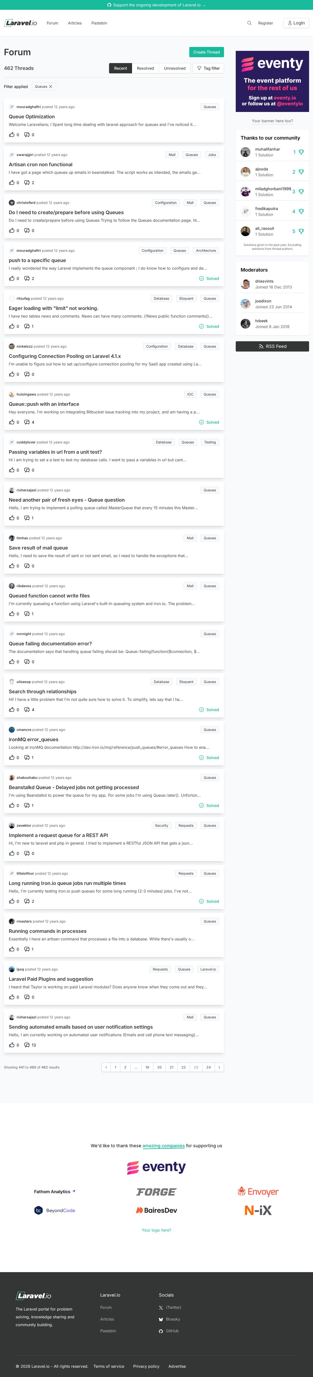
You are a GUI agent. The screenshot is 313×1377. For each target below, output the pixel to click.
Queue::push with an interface (44, 404)
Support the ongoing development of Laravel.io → (159, 4)
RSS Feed (276, 346)
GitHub (172, 1330)
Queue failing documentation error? (50, 644)
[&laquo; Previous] (106, 1067)
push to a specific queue (37, 260)
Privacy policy (147, 1366)
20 (159, 1067)
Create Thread (206, 52)
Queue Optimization (32, 117)
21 (171, 1067)
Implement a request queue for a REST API (58, 835)
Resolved (145, 68)
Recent (120, 68)
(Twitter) (173, 1307)
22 (183, 1067)
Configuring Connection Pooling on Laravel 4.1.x (65, 356)
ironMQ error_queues (33, 739)
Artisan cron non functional (40, 164)
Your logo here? (156, 1230)
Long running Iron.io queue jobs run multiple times (67, 883)
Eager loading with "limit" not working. (54, 308)
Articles (75, 23)
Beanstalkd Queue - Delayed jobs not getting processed (74, 787)
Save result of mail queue (38, 548)
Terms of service (109, 1366)
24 (208, 1067)
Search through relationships (43, 691)
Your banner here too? (272, 120)
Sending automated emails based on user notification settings (81, 1027)
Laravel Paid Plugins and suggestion (51, 979)
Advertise (177, 1366)
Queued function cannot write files (49, 596)
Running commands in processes (48, 931)
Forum (52, 23)
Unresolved (175, 68)
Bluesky (172, 1319)
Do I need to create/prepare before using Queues (66, 212)
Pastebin (99, 23)
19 (147, 1067)
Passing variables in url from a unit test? (55, 452)
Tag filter (212, 68)
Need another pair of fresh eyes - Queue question (67, 500)
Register (265, 23)
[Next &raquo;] (219, 1067)
